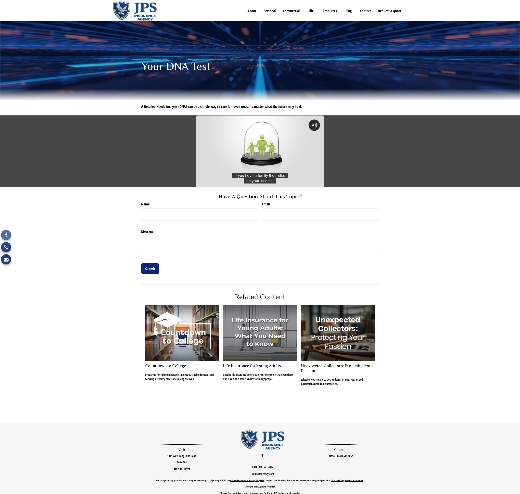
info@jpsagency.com (263, 474)
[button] (252, 10)
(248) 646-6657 (345, 456)
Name (145, 204)
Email (266, 204)
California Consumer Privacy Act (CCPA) (247, 480)
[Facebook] (6, 235)
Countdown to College (165, 365)
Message (147, 231)
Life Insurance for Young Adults (252, 365)
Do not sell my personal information (347, 480)
